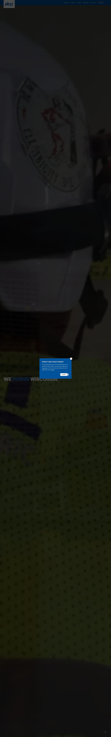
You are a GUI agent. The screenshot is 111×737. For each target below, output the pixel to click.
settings (52, 369)
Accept (64, 374)
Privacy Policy (45, 368)
